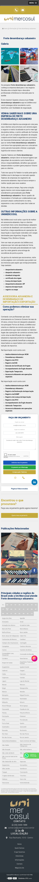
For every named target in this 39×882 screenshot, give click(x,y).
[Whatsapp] (15, 477)
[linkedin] (34, 482)
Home (19, 844)
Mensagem (19, 437)
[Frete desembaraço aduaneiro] (10, 56)
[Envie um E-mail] (22, 10)
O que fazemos (19, 852)
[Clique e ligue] (16, 10)
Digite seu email (19, 422)
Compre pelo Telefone (19, 472)
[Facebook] (22, 830)
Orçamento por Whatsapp (19, 467)
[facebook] (34, 570)
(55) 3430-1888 (20, 825)
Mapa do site (19, 868)
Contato (19, 864)
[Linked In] (19, 830)
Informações (19, 860)
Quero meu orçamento (19, 515)
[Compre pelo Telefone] (23, 477)
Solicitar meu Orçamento (19, 462)
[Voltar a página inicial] (19, 18)
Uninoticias (19, 856)
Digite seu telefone (19, 429)
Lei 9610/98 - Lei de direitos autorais (10, 792)
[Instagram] (16, 830)
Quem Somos (19, 848)
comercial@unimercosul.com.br (21, 828)
